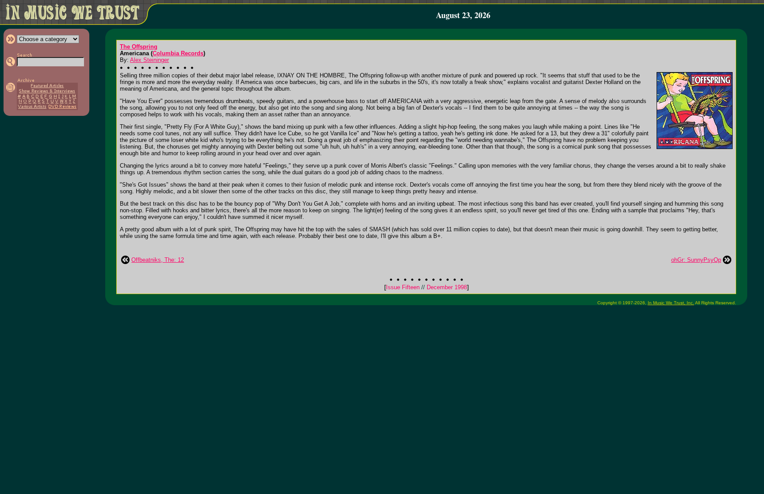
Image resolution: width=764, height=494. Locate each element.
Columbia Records (178, 53)
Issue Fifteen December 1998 (426, 287)
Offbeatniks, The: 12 (157, 260)
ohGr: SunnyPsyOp (696, 260)
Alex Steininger (149, 60)
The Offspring (138, 46)
